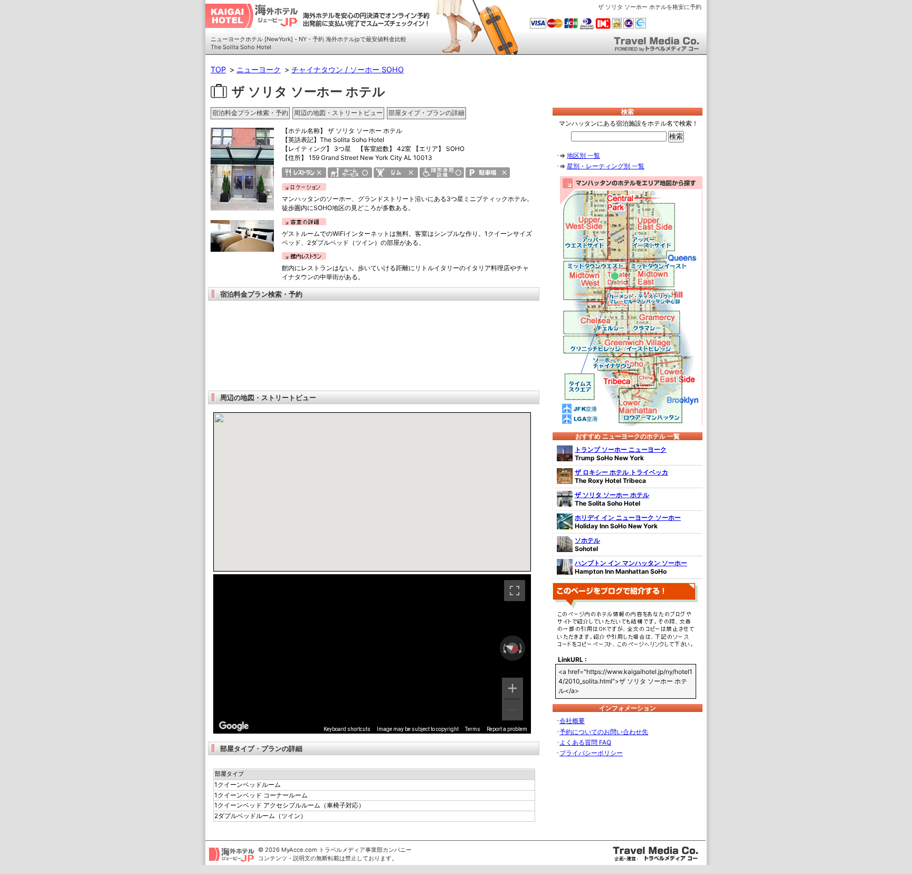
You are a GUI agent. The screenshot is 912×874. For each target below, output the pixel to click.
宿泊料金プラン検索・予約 (250, 113)
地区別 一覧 (583, 155)
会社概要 (572, 721)
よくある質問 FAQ (585, 742)
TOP (218, 69)
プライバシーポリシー (591, 753)
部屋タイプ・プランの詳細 (426, 113)
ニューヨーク (258, 69)
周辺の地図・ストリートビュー (338, 113)
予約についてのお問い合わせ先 (603, 732)
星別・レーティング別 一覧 (605, 166)
